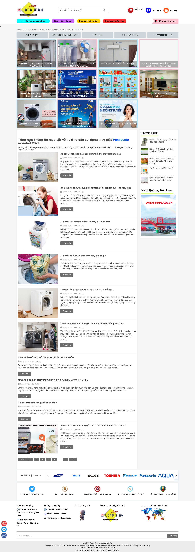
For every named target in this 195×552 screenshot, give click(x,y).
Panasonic (121, 139)
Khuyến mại (32, 35)
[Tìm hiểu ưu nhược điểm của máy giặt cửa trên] (38, 235)
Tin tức (97, 35)
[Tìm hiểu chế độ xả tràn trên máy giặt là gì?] (38, 269)
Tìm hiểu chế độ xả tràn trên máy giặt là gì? (83, 255)
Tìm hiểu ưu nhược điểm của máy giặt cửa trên (85, 221)
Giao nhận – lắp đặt (63, 21)
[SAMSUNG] (58, 475)
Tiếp (73, 460)
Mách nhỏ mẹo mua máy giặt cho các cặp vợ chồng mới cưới (92, 323)
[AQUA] (166, 475)
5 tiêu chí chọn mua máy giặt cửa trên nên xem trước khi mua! (93, 425)
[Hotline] (4, 523)
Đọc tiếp (67, 175)
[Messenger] (4, 535)
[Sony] (94, 475)
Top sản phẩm (130, 35)
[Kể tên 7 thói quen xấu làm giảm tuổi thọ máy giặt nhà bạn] (38, 167)
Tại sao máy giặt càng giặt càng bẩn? (37, 402)
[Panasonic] (148, 475)
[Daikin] (130, 475)
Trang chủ (20, 29)
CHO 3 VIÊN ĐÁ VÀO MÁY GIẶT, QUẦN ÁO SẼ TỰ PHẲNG (46, 357)
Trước (23, 460)
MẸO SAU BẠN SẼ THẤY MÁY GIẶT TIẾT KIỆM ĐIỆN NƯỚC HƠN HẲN (53, 380)
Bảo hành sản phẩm (88, 21)
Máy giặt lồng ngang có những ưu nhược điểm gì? (86, 289)
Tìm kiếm (173, 536)
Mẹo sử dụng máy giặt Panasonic (60, 29)
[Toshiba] (112, 475)
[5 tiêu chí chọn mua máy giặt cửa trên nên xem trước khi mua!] (38, 439)
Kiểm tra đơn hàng (167, 21)
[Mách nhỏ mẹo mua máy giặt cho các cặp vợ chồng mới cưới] (38, 337)
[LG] (76, 475)
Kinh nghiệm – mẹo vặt (65, 35)
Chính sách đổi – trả (114, 21)
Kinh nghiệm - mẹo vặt (36, 29)
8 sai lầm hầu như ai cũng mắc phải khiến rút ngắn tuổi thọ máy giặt (95, 187)
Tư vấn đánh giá (162, 35)
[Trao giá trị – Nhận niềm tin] (33, 10)
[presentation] (48, 475)
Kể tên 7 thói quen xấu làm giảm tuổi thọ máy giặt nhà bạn (90, 153)
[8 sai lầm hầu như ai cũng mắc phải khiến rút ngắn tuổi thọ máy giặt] (38, 201)
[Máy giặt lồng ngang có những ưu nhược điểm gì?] (38, 303)
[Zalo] (4, 529)
